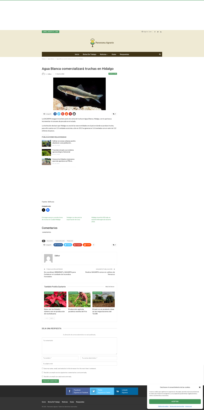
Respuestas (124, 54)
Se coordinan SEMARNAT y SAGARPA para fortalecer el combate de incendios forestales (60, 274)
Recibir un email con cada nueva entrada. (57, 376)
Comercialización (60, 241)
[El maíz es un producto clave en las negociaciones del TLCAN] (103, 299)
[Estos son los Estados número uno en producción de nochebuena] (55, 299)
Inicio (77, 54)
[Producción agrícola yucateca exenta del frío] (79, 299)
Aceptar (174, 401)
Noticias (103, 54)
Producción (70, 241)
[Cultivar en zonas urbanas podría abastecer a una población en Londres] (46, 143)
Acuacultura (50, 241)
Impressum (188, 406)
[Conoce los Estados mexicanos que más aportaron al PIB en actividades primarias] (46, 161)
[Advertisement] (64, 15)
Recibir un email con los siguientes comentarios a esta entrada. (65, 372)
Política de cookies (163, 406)
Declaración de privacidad (177, 406)
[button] (200, 387)
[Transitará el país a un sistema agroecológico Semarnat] (46, 152)
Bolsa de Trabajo (89, 54)
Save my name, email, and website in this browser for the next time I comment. (70, 368)
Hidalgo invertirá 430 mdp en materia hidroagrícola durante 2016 (101, 219)
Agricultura (112, 73)
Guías (114, 54)
